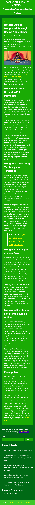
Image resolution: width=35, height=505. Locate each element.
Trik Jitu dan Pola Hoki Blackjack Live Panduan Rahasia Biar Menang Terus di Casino (17, 457)
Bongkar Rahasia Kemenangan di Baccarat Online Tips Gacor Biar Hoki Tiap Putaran (18, 467)
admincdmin (9, 36)
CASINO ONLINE (8, 21)
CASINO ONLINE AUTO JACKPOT (20, 502)
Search (4, 436)
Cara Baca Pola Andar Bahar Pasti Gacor (18, 450)
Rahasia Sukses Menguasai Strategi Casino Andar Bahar (15, 28)
